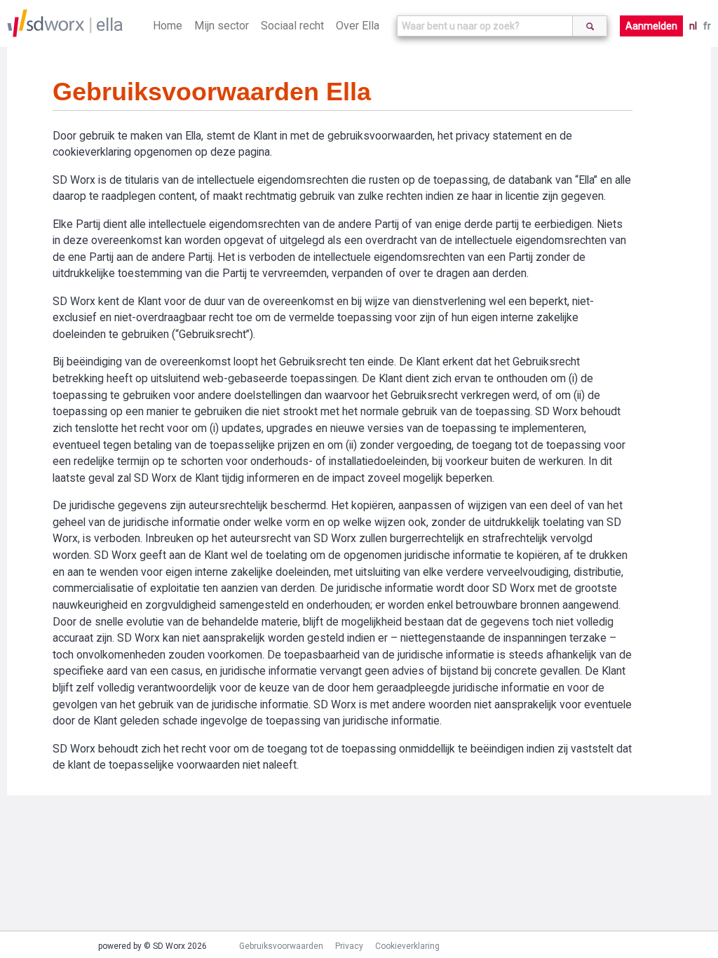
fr (707, 26)
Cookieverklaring (407, 946)
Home (167, 25)
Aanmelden (651, 26)
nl (693, 26)
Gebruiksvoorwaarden (281, 946)
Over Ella (357, 25)
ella (109, 24)
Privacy (349, 946)
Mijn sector (221, 25)
